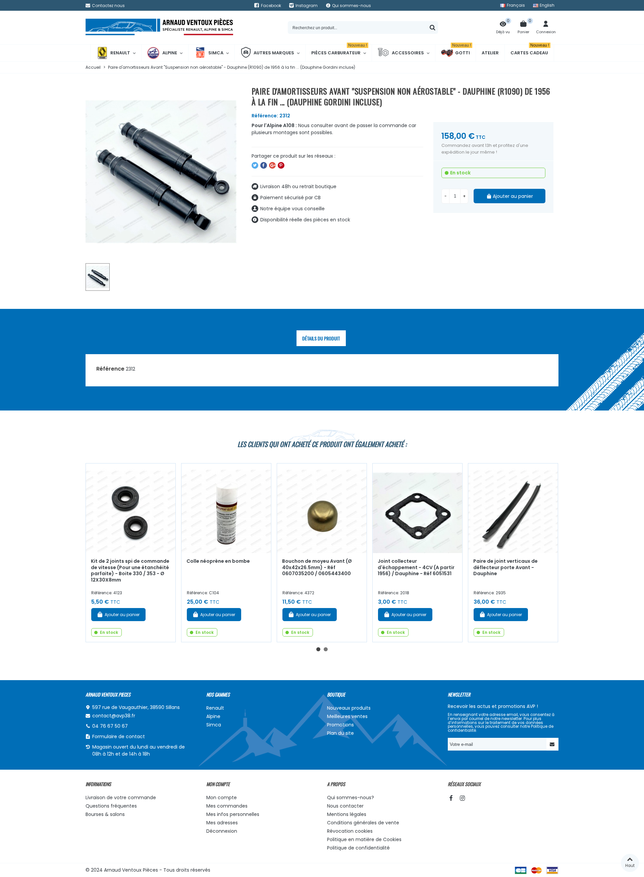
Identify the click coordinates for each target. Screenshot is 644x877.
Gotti (461, 50)
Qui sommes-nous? (350, 797)
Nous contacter (345, 806)
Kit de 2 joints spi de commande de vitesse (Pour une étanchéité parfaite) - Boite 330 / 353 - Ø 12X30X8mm (130, 570)
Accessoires (408, 53)
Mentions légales (346, 814)
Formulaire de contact (118, 736)
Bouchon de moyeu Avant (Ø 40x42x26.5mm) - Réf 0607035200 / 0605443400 (317, 567)
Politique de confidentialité (358, 847)
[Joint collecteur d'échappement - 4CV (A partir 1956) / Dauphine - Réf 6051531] (417, 508)
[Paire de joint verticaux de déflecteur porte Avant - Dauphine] (513, 508)
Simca (215, 53)
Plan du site (340, 733)
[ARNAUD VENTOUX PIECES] (159, 27)
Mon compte (221, 797)
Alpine (169, 53)
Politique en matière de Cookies (364, 839)
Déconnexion (221, 831)
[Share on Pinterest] (281, 165)
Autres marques (274, 53)
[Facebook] (451, 798)
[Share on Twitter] (255, 165)
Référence (110, 369)
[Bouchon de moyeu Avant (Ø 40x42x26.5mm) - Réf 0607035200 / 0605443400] (322, 508)
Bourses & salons (105, 814)
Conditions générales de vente (363, 822)
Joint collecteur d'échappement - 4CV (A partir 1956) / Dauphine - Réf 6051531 (416, 567)
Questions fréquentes (111, 806)
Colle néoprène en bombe (218, 561)
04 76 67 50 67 (110, 726)
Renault (120, 53)
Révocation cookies (350, 831)
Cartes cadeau (530, 50)
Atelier (490, 53)
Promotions (340, 724)
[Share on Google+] (272, 165)
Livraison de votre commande (121, 797)
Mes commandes (227, 806)
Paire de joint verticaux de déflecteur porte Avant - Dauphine (505, 567)
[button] (318, 649)
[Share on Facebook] (263, 165)
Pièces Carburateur (339, 50)
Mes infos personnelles (232, 814)
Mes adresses (222, 822)
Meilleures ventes (347, 716)
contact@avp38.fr (113, 715)
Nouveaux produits (349, 708)
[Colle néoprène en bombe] (226, 508)
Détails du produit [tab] (321, 338)
